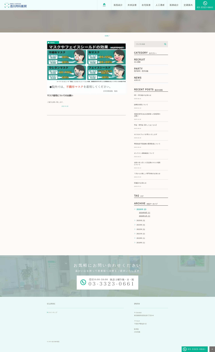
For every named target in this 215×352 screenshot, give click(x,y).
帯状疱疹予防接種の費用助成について (147, 144)
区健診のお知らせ (140, 183)
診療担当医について (141, 104)
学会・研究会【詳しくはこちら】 (145, 125)
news (52, 42)
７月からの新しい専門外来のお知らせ (147, 173)
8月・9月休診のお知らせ (142, 95)
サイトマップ (52, 312)
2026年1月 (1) (144, 216)
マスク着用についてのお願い (60, 95)
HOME (107, 35)
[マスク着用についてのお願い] (86, 67)
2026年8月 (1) (144, 213)
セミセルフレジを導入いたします (145, 134)
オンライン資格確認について (144, 153)
